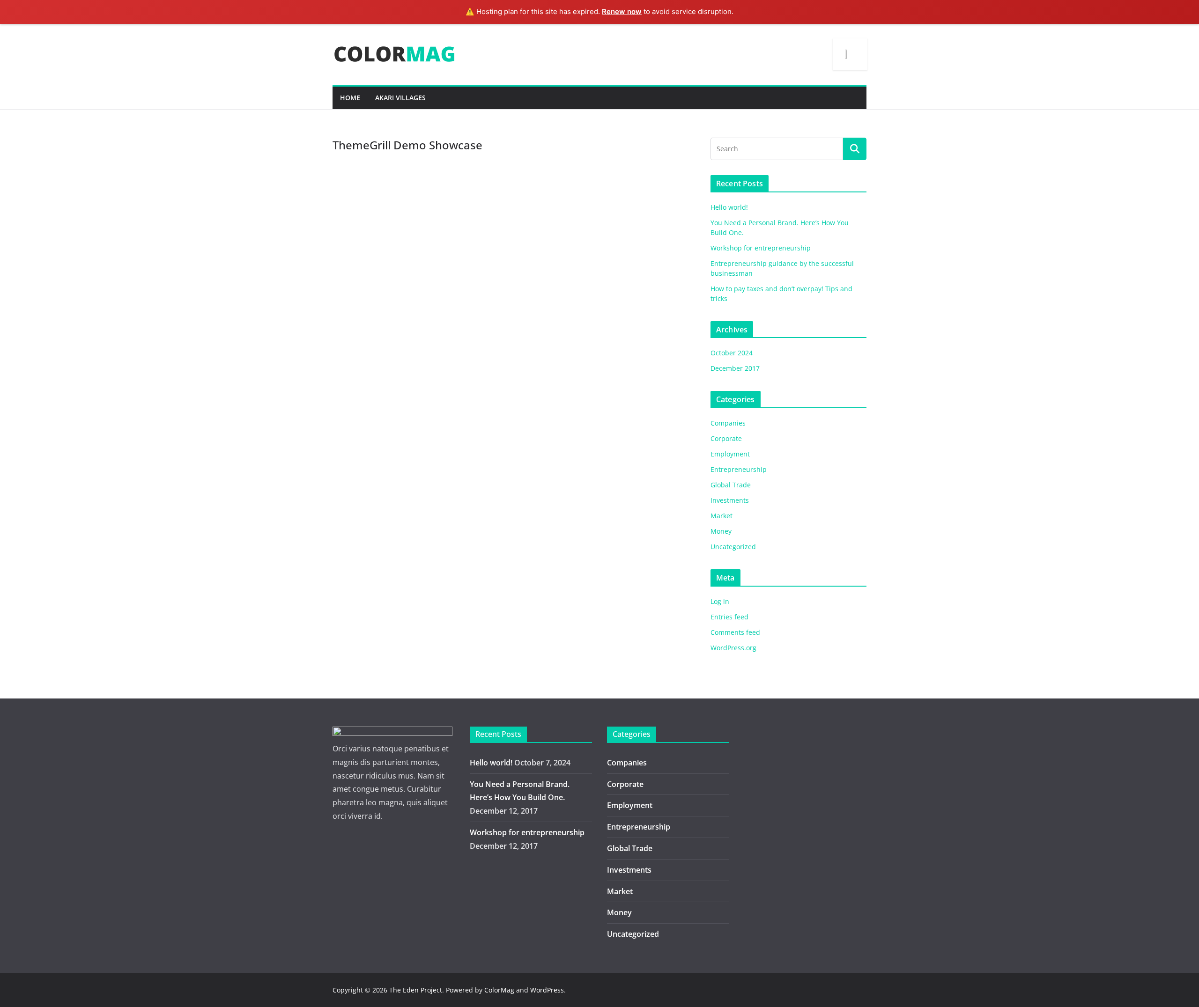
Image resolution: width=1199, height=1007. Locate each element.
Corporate (726, 438)
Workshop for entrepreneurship (761, 247)
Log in (720, 601)
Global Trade (731, 484)
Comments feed (735, 632)
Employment (730, 453)
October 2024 (732, 352)
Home (350, 97)
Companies (728, 423)
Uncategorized (733, 546)
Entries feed (729, 616)
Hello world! (729, 207)
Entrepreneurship (739, 469)
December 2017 (735, 368)
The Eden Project (415, 989)
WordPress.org (733, 647)
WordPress (547, 989)
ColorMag (499, 989)
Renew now (622, 11)
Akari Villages (400, 97)
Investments (730, 500)
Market (722, 515)
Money (721, 531)
